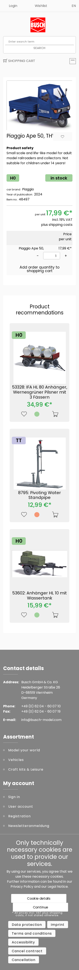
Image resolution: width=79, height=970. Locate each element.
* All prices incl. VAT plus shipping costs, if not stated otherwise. (37, 914)
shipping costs (60, 224)
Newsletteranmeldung (28, 825)
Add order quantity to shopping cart (39, 269)
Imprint (57, 924)
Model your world (24, 750)
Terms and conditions (32, 933)
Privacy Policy (22, 886)
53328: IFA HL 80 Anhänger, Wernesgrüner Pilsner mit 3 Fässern (39, 392)
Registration (19, 816)
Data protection (27, 924)
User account (20, 806)
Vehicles (16, 759)
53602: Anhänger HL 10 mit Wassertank (39, 595)
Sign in (14, 796)
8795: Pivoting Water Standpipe (39, 495)
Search (39, 48)
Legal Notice (58, 886)
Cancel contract (27, 951)
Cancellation (23, 959)
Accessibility (23, 942)
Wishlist (41, 5)
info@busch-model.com (41, 719)
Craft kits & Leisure (25, 769)
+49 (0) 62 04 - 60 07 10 (41, 706)
